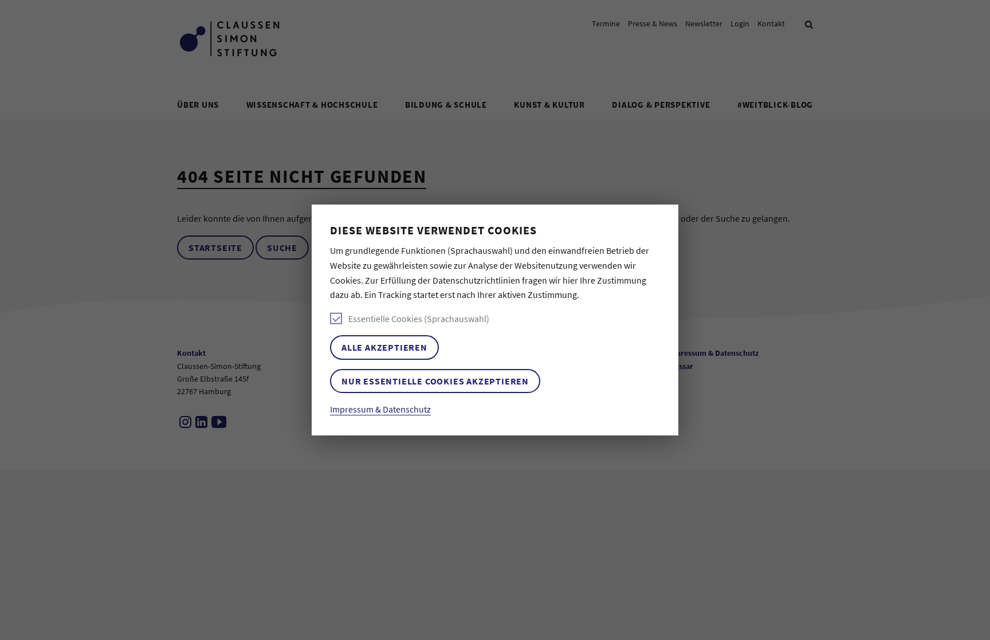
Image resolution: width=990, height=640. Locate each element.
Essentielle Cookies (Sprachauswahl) (418, 318)
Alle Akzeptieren (384, 347)
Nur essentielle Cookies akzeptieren (435, 381)
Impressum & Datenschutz (380, 409)
